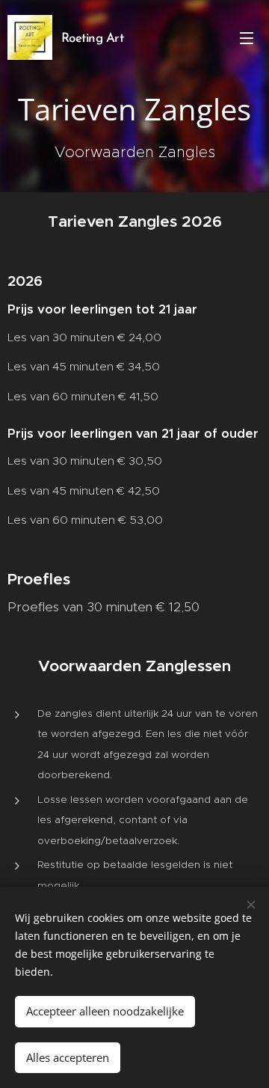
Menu (247, 37)
